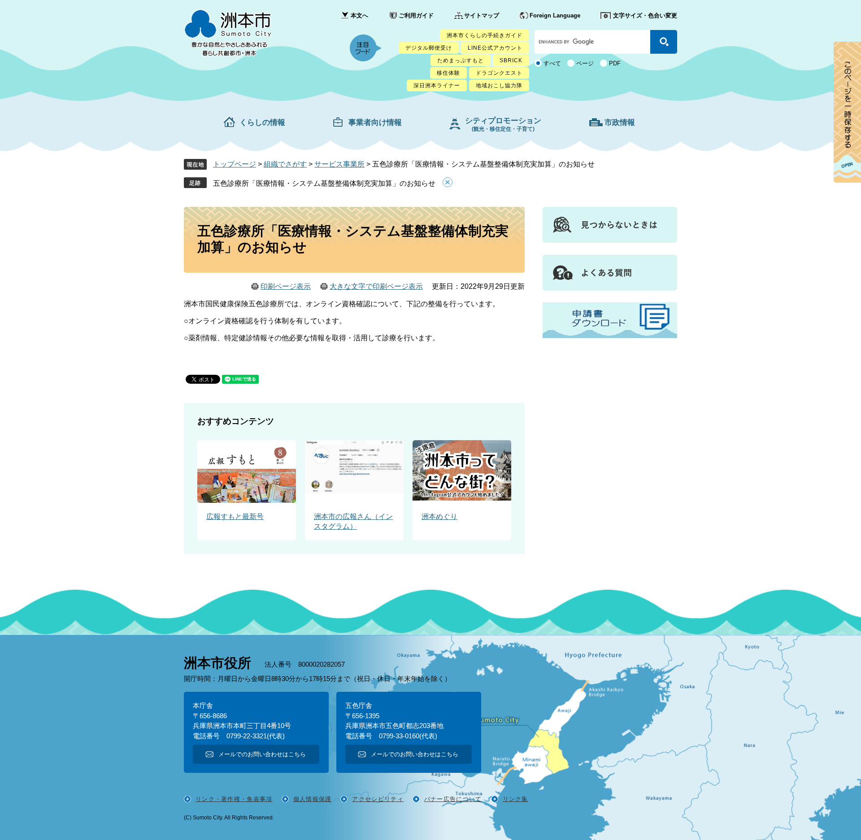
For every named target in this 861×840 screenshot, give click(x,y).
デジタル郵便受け (428, 48)
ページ (585, 63)
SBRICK (511, 60)
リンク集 (515, 799)
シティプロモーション (503, 124)
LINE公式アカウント (495, 48)
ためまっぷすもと (460, 60)
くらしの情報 (262, 122)
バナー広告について (453, 799)
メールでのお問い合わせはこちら (262, 754)
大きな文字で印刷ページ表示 (376, 286)
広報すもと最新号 (235, 516)
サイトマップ (481, 15)
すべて (552, 63)
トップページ (234, 164)
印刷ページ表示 (286, 286)
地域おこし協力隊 (499, 85)
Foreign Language (555, 15)
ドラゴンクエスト (499, 73)
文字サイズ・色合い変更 (645, 15)
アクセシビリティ (377, 799)
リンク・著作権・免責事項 (234, 799)
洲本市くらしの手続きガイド (484, 35)
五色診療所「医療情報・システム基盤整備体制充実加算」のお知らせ (324, 183)
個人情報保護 (312, 799)
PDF (615, 63)
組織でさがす (285, 164)
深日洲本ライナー (436, 85)
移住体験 (448, 73)
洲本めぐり (439, 516)
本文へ (359, 15)
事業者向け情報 (375, 122)
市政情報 (619, 122)
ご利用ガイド (416, 15)
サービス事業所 (339, 164)
